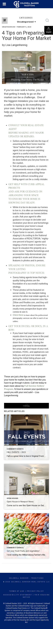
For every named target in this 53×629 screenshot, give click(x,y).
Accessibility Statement (17, 595)
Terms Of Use (16, 591)
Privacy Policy (35, 591)
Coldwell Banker (19, 578)
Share (48, 32)
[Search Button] (47, 20)
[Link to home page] (26, 4)
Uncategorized (8, 27)
